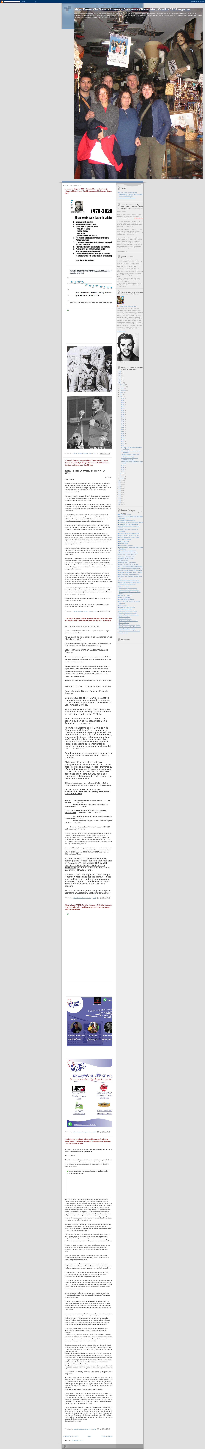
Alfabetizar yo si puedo (125, 514)
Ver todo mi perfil (121, 331)
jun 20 (123, 416)
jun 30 (123, 398)
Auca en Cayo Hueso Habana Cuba (128, 524)
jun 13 (123, 429)
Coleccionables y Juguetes (126, 545)
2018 (120, 482)
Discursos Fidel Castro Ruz (126, 556)
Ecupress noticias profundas (126, 558)
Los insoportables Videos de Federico (129, 590)
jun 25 (123, 408)
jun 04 (123, 465)
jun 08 (123, 439)
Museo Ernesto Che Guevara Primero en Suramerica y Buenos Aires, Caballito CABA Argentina (132, 9)
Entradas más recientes (70, 1436)
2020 (120, 383)
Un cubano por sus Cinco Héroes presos (130, 627)
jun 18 (123, 420)
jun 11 (123, 433)
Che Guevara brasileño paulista (127, 198)
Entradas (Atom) (77, 1440)
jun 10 (123, 435)
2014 (120, 490)
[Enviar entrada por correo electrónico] (98, 453)
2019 (120, 480)
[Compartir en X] (105, 454)
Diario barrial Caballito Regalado (127, 554)
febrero (122, 478)
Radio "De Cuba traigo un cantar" (127, 613)
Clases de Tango (123, 543)
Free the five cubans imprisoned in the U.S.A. (131, 568)
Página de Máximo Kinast (125, 609)
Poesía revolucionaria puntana (127, 607)
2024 (120, 375)
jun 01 (123, 471)
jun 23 (123, 412)
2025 (120, 373)
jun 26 (123, 406)
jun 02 (123, 469)
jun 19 (123, 418)
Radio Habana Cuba (124, 617)
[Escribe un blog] (103, 454)
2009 (120, 500)
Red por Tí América (124, 623)
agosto (122, 392)
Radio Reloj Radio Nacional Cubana (128, 621)
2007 (120, 504)
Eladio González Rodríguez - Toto (127, 306)
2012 (120, 494)
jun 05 (123, 445)
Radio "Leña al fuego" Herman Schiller (129, 615)
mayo (121, 473)
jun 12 (123, 431)
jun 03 (123, 467)
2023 (120, 377)
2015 (120, 488)
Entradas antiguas (106, 1436)
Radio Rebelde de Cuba (125, 619)
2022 (120, 379)
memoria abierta (123, 632)
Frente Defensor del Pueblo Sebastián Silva (130, 570)
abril (121, 475)
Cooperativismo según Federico (127, 550)
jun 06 (123, 443)
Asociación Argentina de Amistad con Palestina (131, 522)
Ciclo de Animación (124, 541)
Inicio (89, 1436)
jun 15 (123, 425)
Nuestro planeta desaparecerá (127, 599)
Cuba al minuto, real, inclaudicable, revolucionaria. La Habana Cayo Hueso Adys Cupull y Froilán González (131, 194)
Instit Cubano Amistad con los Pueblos (129, 580)
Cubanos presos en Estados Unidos (128, 552)
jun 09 (123, 437)
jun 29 (123, 400)
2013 (120, 492)
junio (121, 396)
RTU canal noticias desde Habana (128, 611)
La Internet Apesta (124, 586)
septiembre (123, 390)
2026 (120, 371)
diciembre (122, 384)
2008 (120, 502)
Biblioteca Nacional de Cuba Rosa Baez (129, 533)
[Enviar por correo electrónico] (101, 454)
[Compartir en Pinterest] (109, 454)
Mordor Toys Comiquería (125, 595)
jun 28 (123, 402)
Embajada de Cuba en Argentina (127, 562)
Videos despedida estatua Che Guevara (129, 630)
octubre (122, 388)
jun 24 (123, 410)
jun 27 (123, 404)
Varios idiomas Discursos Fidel (127, 628)
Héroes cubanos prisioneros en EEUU (129, 574)
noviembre (123, 386)
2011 (120, 496)
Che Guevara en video (125, 539)
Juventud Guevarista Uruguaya (127, 584)
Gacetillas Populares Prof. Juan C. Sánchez (130, 572)
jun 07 (123, 441)
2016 (120, 486)
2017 (120, 484)
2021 (120, 381)
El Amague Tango (123, 560)
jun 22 (123, 414)
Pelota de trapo (123, 605)
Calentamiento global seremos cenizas (129, 537)
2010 (120, 498)
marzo (122, 477)
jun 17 (123, 421)
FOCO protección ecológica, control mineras (130, 566)
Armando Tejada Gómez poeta (127, 520)
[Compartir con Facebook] (107, 454)
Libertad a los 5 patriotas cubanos (128, 588)
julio (121, 394)
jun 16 (123, 423)
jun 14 (123, 427)
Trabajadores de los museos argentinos (129, 624)
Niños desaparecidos (124, 597)
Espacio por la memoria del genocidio (128, 564)
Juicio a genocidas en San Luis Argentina (129, 582)
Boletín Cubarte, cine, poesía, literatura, (129, 535)
